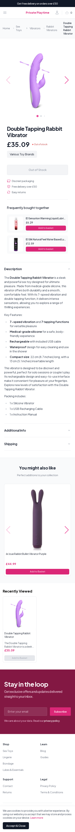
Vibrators (35, 28)
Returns (7, 792)
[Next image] (66, 80)
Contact (8, 785)
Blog (43, 750)
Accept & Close (15, 825)
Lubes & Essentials (13, 769)
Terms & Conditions (51, 792)
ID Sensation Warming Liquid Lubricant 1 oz (50, 218)
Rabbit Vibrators (51, 28)
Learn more (36, 817)
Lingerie (7, 757)
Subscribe (60, 711)
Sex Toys (19, 28)
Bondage (8, 763)
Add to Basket (37, 571)
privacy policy (52, 720)
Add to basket (45, 228)
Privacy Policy (48, 785)
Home (6, 28)
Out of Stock (38, 170)
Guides (44, 757)
